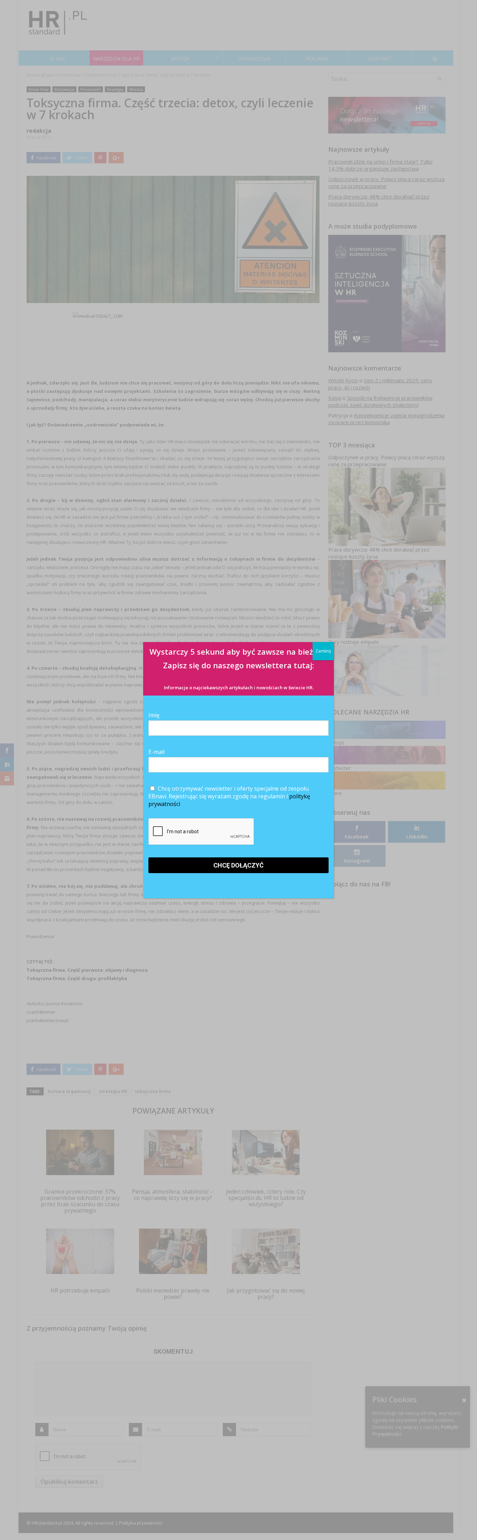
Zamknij (323, 651)
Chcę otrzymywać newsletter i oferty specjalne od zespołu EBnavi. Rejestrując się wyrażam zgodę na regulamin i (229, 796)
